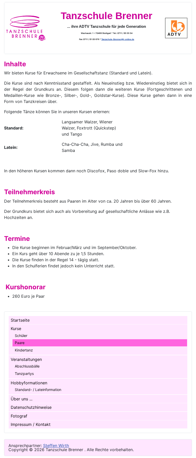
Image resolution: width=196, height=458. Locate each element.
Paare (19, 343)
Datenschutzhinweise (31, 407)
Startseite (20, 320)
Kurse (16, 328)
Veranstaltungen (26, 359)
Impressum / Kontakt (31, 424)
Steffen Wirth (56, 445)
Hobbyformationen (29, 382)
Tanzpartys (24, 373)
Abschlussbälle (27, 366)
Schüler (21, 335)
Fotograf (19, 415)
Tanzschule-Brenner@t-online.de (117, 39)
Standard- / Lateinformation (38, 389)
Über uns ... (21, 398)
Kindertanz (24, 350)
